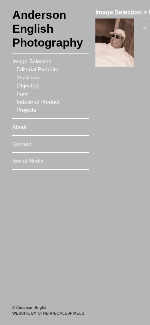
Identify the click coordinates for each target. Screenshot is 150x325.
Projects (26, 110)
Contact (21, 144)
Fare (22, 93)
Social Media (27, 160)
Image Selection (32, 61)
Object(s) (28, 85)
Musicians (29, 77)
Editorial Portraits (37, 69)
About (19, 127)
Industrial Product (38, 102)
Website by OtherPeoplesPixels (48, 313)
